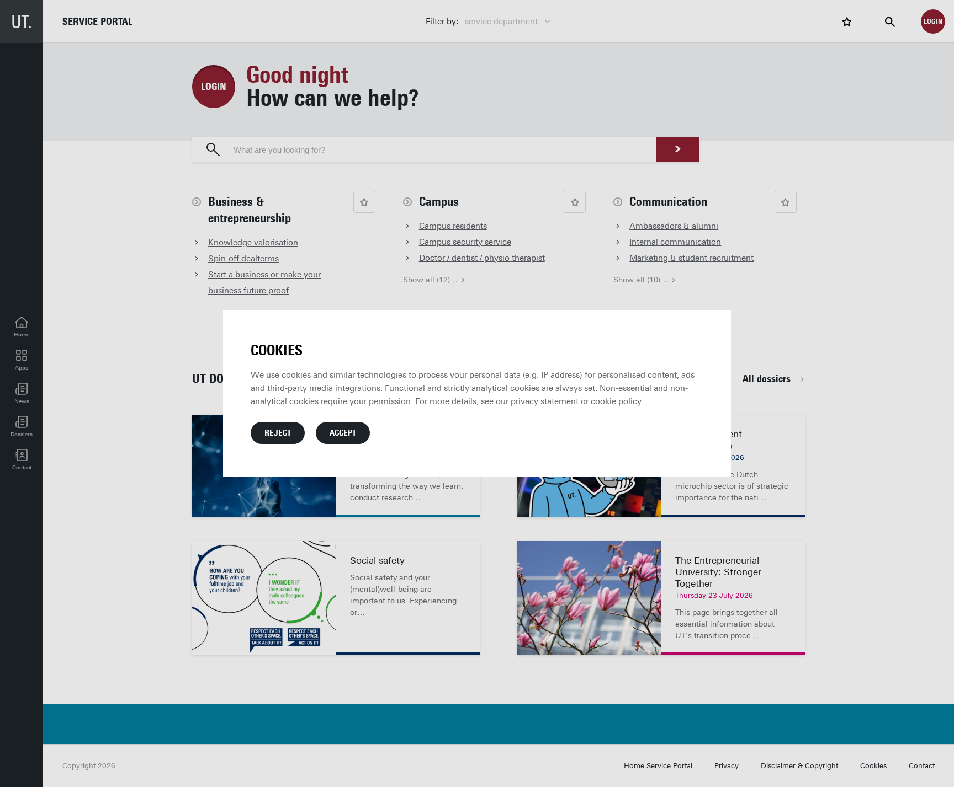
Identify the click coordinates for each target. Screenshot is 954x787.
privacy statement (545, 401)
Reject (277, 433)
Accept (343, 433)
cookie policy (616, 401)
